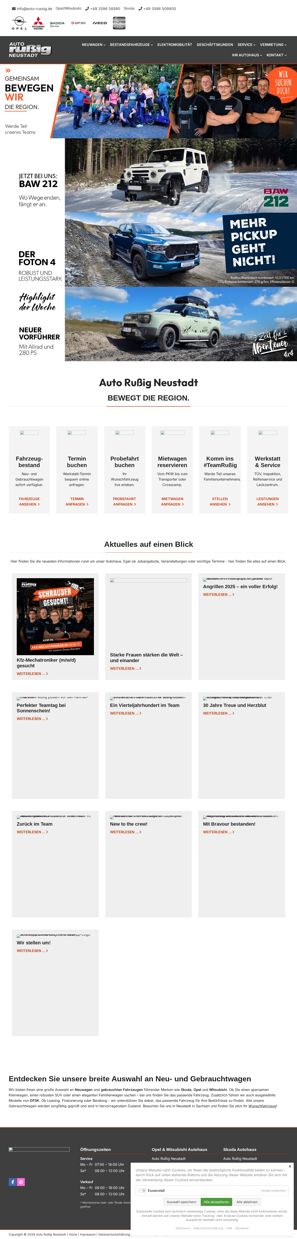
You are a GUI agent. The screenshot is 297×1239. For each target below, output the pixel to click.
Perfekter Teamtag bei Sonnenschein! (41, 708)
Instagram (21, 1182)
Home (73, 1234)
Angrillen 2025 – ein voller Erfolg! (240, 586)
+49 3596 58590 (105, 9)
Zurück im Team (35, 824)
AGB (229, 1228)
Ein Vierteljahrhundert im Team (145, 705)
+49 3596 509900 (159, 9)
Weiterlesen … (31, 673)
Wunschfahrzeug (262, 1106)
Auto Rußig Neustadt (30, 49)
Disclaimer (242, 1228)
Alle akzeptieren (216, 1202)
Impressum (88, 1234)
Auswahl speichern (181, 1202)
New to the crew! (128, 824)
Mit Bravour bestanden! (229, 824)
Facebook (13, 1182)
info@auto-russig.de (34, 9)
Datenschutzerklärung (114, 1234)
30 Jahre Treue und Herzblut (234, 705)
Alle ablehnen (247, 1202)
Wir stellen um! (34, 942)
